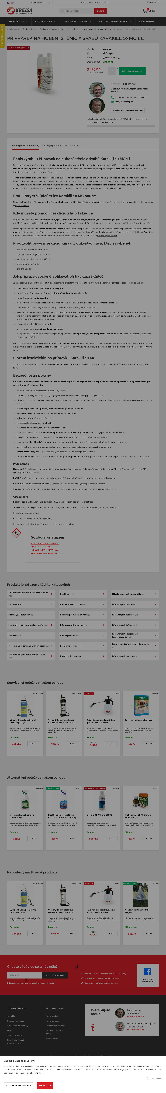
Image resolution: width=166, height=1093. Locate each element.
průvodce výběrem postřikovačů (135, 343)
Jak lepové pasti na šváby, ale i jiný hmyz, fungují (129, 232)
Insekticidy (73, 29)
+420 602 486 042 (38, 3)
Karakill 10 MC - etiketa (40, 547)
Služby (10, 1031)
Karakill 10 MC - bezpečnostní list (45, 544)
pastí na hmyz (102, 232)
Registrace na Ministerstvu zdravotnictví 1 (48, 553)
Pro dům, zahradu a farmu (114, 21)
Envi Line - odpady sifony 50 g (139, 720)
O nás (82, 3)
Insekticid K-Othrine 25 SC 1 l (100, 815)
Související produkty (51, 145)
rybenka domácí (22, 206)
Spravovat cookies (154, 1078)
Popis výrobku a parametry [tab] (25, 145)
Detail (34, 744)
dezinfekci (112, 347)
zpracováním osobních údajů (41, 983)
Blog (101, 3)
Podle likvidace (44, 21)
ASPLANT (107, 49)
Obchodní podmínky (16, 1021)
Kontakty (11, 1016)
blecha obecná (146, 202)
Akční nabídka (146, 21)
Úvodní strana (13, 29)
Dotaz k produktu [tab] (72, 145)
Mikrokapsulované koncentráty (95, 29)
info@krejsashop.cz (124, 102)
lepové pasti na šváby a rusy (47, 232)
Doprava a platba (91, 3)
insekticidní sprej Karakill (142, 185)
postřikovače (66, 312)
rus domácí (94, 202)
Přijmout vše (44, 1086)
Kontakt (107, 3)
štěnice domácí (106, 202)
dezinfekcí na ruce (85, 442)
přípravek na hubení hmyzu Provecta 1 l (104, 188)
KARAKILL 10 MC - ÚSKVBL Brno (44, 550)
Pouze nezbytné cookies (18, 1086)
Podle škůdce (17, 21)
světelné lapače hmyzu (107, 236)
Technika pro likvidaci (76, 21)
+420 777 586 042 (135, 1013)
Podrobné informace (34, 1073)
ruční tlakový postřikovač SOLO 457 (57, 347)
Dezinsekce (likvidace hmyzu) (52, 29)
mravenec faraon (132, 202)
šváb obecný (118, 202)
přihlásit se (154, 2)
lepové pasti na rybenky (70, 232)
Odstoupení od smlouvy (17, 1026)
